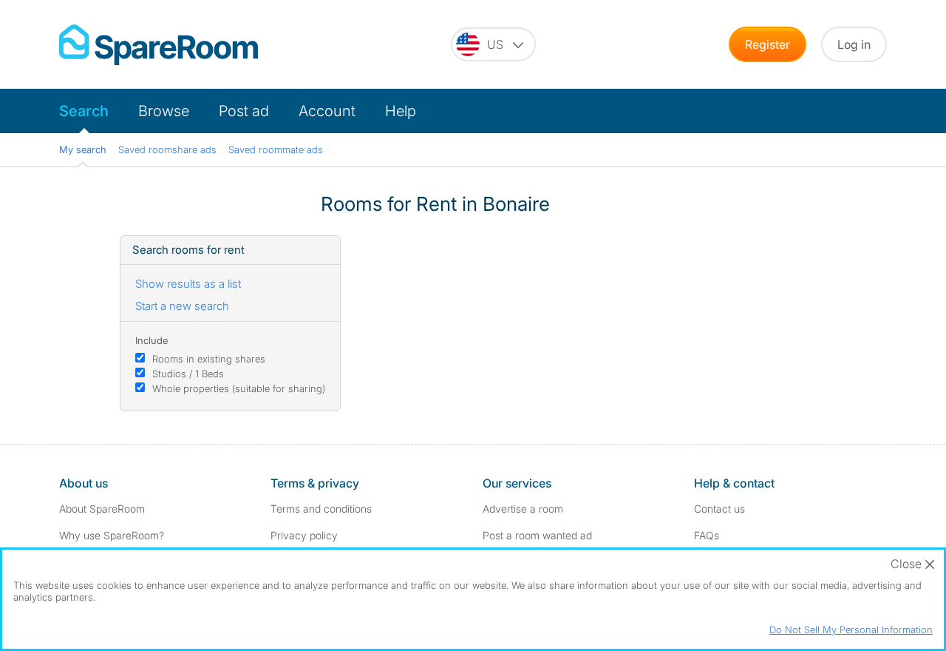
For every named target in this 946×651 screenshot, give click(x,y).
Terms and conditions (321, 508)
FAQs (706, 535)
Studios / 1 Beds (188, 374)
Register (767, 44)
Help (400, 111)
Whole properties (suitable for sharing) (238, 388)
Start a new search (182, 306)
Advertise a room (523, 508)
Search (84, 111)
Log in (854, 44)
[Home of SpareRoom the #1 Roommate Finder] (158, 44)
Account (327, 111)
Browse (163, 111)
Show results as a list (188, 284)
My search (82, 149)
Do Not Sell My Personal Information (851, 629)
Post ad (244, 111)
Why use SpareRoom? (111, 535)
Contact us (719, 508)
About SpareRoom (102, 508)
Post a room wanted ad (537, 535)
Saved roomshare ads (167, 149)
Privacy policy (304, 535)
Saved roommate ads (275, 149)
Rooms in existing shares (208, 359)
